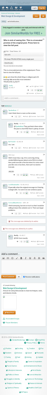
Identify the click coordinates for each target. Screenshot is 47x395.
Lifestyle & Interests (15, 370)
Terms (42, 343)
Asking (28, 357)
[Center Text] (34, 258)
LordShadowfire (13, 184)
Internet (17, 13)
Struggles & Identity (13, 379)
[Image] (3, 258)
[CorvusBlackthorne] (5, 204)
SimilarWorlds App (18, 340)
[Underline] (30, 258)
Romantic (40, 353)
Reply (26, 116)
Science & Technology (7, 13)
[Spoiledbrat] (5, 112)
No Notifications (14, 21)
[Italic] (26, 258)
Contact (31, 340)
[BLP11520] (5, 143)
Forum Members (11, 323)
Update (40, 357)
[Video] (8, 258)
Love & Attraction (35, 374)
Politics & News (13, 374)
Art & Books (36, 370)
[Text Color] (17, 258)
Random (8, 353)
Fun (41, 348)
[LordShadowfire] (5, 186)
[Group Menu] (43, 16)
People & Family (13, 361)
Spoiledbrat (12, 110)
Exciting (20, 348)
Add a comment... (10, 254)
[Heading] (39, 258)
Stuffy (11, 85)
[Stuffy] (5, 87)
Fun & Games (12, 366)
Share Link (39, 93)
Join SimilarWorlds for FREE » (23, 33)
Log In (34, 8)
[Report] (44, 110)
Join (36, 16)
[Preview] (18, 276)
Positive (8, 348)
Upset (29, 353)
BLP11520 (12, 142)
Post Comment (8, 277)
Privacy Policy (31, 343)
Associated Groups (12, 319)
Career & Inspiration (35, 361)
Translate (31, 93)
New (6, 106)
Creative (31, 348)
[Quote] (43, 258)
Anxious (19, 353)
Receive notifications (32, 277)
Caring (8, 357)
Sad (18, 357)
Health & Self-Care (35, 388)
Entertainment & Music (33, 366)
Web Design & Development (13, 16)
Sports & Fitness (13, 388)
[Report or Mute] (43, 39)
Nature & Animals (36, 383)
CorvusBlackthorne (15, 203)
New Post (10, 312)
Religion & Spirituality (14, 383)
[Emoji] (12, 258)
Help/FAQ (41, 340)
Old (10, 106)
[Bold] (21, 258)
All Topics (24, 392)
